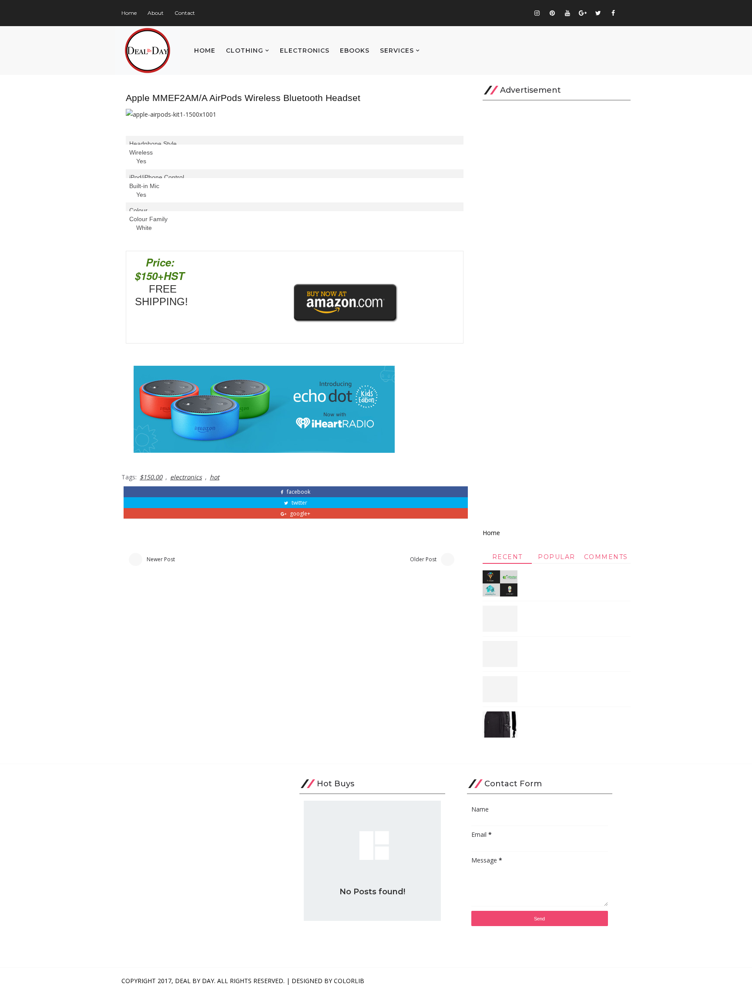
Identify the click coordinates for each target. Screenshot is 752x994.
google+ (299, 514)
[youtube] (567, 13)
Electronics (304, 50)
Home (129, 13)
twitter (298, 503)
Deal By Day (194, 981)
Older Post (423, 559)
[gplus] (582, 13)
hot (214, 477)
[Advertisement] (557, 312)
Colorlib (349, 981)
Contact (185, 13)
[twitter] (597, 13)
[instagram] (537, 13)
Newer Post (161, 559)
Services (397, 50)
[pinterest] (552, 13)
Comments (606, 557)
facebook (297, 492)
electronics (186, 477)
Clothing (244, 50)
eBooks (354, 50)
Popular (556, 557)
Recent (507, 557)
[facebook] (613, 13)
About (156, 13)
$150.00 (151, 477)
